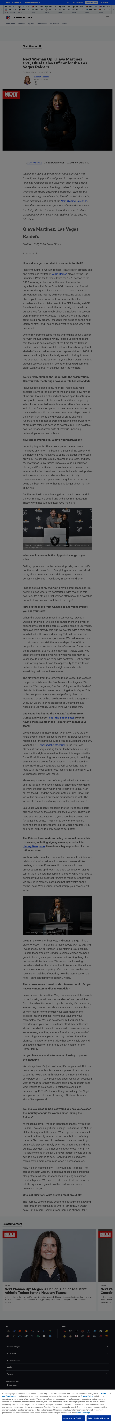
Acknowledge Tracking (73, 1418)
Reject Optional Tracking (98, 1418)
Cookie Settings (83, 1413)
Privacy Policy (87, 1396)
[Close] (110, 1394)
